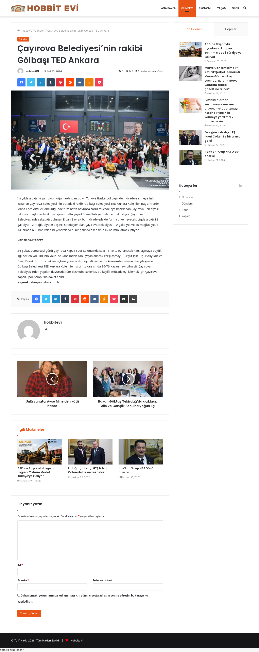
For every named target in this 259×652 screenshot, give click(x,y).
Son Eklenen (194, 29)
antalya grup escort (12, 649)
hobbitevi (30, 71)
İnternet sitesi (102, 580)
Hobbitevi (76, 640)
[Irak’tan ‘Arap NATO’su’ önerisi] (141, 451)
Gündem (187, 8)
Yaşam (221, 8)
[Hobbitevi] (46, 8)
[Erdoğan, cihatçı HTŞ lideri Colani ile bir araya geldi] (90, 451)
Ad (20, 565)
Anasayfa (26, 30)
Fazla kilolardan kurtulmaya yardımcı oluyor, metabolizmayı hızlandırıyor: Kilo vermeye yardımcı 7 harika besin (221, 110)
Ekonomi (205, 8)
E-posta (23, 580)
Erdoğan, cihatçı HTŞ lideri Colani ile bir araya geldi (87, 470)
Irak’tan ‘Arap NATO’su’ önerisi (136, 470)
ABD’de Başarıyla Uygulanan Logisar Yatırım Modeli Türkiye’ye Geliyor (38, 472)
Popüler (231, 29)
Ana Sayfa (168, 8)
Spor (235, 8)
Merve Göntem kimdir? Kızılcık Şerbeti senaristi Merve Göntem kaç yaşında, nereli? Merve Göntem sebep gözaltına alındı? (222, 78)
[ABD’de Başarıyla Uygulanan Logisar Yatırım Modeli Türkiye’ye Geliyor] (39, 451)
